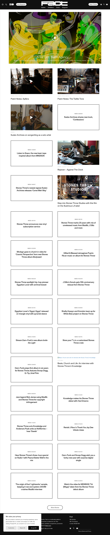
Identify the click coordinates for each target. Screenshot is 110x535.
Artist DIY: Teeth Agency (52, 57)
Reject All (22, 528)
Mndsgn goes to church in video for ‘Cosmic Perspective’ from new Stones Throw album (31, 254)
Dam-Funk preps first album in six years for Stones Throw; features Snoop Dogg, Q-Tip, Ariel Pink (31, 370)
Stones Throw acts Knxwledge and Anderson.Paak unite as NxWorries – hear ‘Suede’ (31, 428)
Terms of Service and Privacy (84, 531)
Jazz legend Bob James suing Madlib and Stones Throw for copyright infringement (31, 399)
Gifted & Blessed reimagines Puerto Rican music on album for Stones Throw (78, 254)
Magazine (65, 7)
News (76, 113)
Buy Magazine (21, 4)
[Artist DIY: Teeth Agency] (55, 38)
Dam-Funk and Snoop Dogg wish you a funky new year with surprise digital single (78, 457)
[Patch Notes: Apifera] (31, 81)
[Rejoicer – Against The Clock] (78, 153)
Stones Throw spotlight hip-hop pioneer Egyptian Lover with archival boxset (31, 283)
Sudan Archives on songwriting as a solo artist (31, 135)
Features (60, 360)
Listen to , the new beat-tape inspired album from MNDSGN (31, 154)
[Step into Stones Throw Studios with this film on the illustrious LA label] (78, 187)
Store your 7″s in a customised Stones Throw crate (78, 341)
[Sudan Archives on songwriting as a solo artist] (31, 117)
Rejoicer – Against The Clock (70, 169)
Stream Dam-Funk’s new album (31, 341)
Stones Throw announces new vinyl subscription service (31, 225)
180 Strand (12, 4)
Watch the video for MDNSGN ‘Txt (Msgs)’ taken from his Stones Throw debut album (78, 486)
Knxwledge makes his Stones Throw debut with (78, 399)
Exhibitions (51, 7)
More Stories (55, 507)
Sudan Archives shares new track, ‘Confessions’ (78, 118)
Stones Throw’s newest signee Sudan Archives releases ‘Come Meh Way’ (31, 189)
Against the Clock (67, 166)
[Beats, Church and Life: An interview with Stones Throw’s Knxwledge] (78, 358)
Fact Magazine (54, 3)
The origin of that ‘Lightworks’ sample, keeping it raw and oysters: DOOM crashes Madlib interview (32, 486)
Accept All (33, 528)
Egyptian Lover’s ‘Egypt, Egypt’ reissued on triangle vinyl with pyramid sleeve (31, 312)
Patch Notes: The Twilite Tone (71, 98)
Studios (43, 7)
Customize (11, 528)
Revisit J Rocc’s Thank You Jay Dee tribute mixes (78, 428)
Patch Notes (19, 95)
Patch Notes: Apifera (20, 98)
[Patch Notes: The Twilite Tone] (78, 81)
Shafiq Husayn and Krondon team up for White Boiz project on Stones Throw (78, 312)
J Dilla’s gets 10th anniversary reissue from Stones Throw (78, 283)
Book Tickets (93, 4)
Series (58, 7)
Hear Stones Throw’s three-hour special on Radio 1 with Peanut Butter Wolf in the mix (32, 457)
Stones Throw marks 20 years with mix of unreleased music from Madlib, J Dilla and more (78, 225)
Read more (48, 525)
